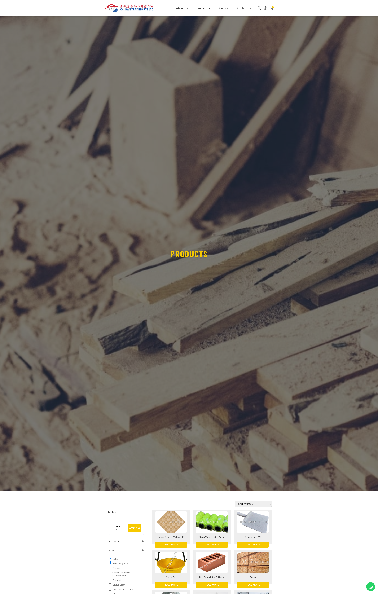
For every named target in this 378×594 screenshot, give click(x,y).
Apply (134, 528)
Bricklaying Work (121, 563)
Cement (116, 568)
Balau (115, 559)
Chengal (117, 580)
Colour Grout (119, 584)
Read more (171, 544)
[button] (259, 8)
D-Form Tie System (123, 589)
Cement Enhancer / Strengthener (122, 574)
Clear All (118, 528)
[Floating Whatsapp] (370, 586)
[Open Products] (209, 8)
